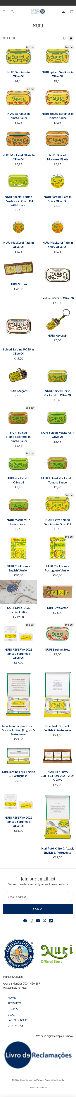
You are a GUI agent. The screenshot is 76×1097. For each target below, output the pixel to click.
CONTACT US (16, 1026)
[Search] (12, 11)
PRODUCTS (14, 1003)
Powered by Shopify (54, 1079)
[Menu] (4, 11)
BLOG (11, 1014)
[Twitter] (44, 920)
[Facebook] (25, 920)
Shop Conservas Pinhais (31, 1079)
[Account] (63, 11)
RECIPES (13, 1009)
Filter (11, 38)
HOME (12, 997)
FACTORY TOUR (17, 1020)
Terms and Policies (38, 1087)
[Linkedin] (51, 920)
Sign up (38, 908)
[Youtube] (38, 920)
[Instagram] (31, 920)
